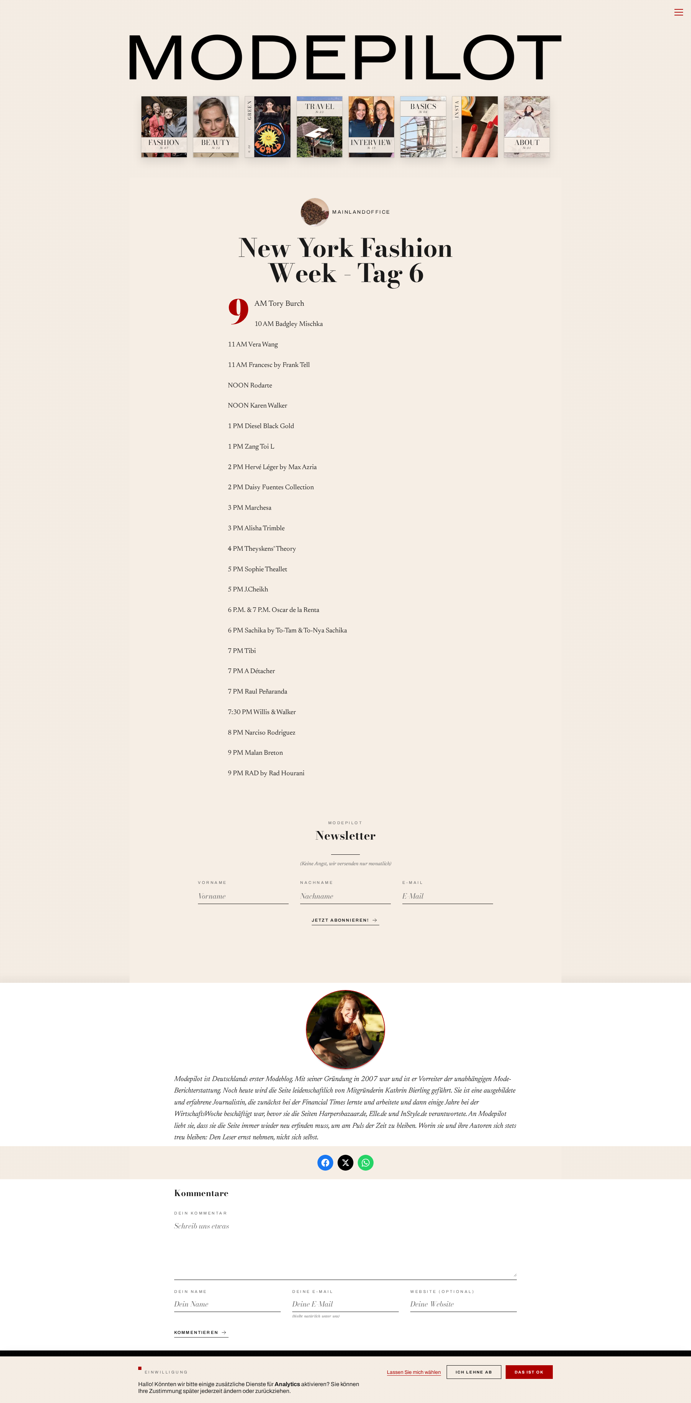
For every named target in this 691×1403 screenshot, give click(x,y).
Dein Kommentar (200, 1213)
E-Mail (412, 882)
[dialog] (345, 1379)
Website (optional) (442, 1291)
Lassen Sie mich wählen (414, 1372)
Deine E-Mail (312, 1291)
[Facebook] (325, 1163)
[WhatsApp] (366, 1163)
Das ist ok (529, 1372)
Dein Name (190, 1291)
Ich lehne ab (474, 1372)
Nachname (316, 882)
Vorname (212, 882)
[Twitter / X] (345, 1163)
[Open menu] (678, 12)
